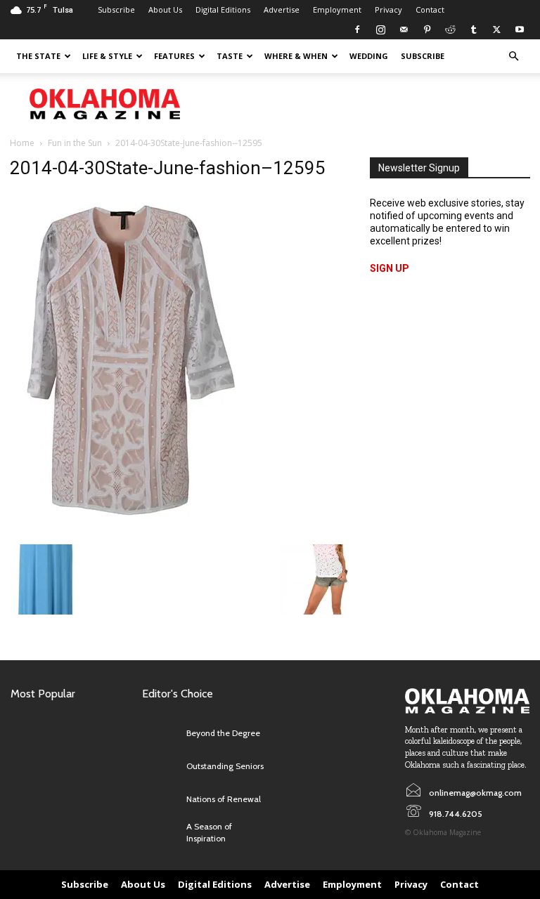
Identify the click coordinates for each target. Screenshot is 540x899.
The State (38, 56)
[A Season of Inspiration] (160, 833)
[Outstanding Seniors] (160, 767)
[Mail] (403, 29)
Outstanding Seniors (225, 766)
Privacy (388, 9)
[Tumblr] (473, 29)
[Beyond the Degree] (160, 734)
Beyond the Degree (223, 733)
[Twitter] (496, 29)
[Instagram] (380, 29)
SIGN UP (389, 268)
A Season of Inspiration (209, 832)
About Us (165, 9)
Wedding (368, 56)
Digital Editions (222, 9)
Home (22, 143)
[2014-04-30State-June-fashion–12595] (129, 531)
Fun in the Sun (75, 143)
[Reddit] (450, 29)
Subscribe (116, 9)
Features (174, 56)
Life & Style (107, 56)
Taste (230, 56)
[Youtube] (519, 29)
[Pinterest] (426, 29)
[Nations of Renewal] (160, 800)
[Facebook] (357, 29)
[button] (513, 56)
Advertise (282, 9)
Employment (337, 9)
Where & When (296, 56)
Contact (430, 9)
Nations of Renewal (223, 799)
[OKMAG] (467, 701)
